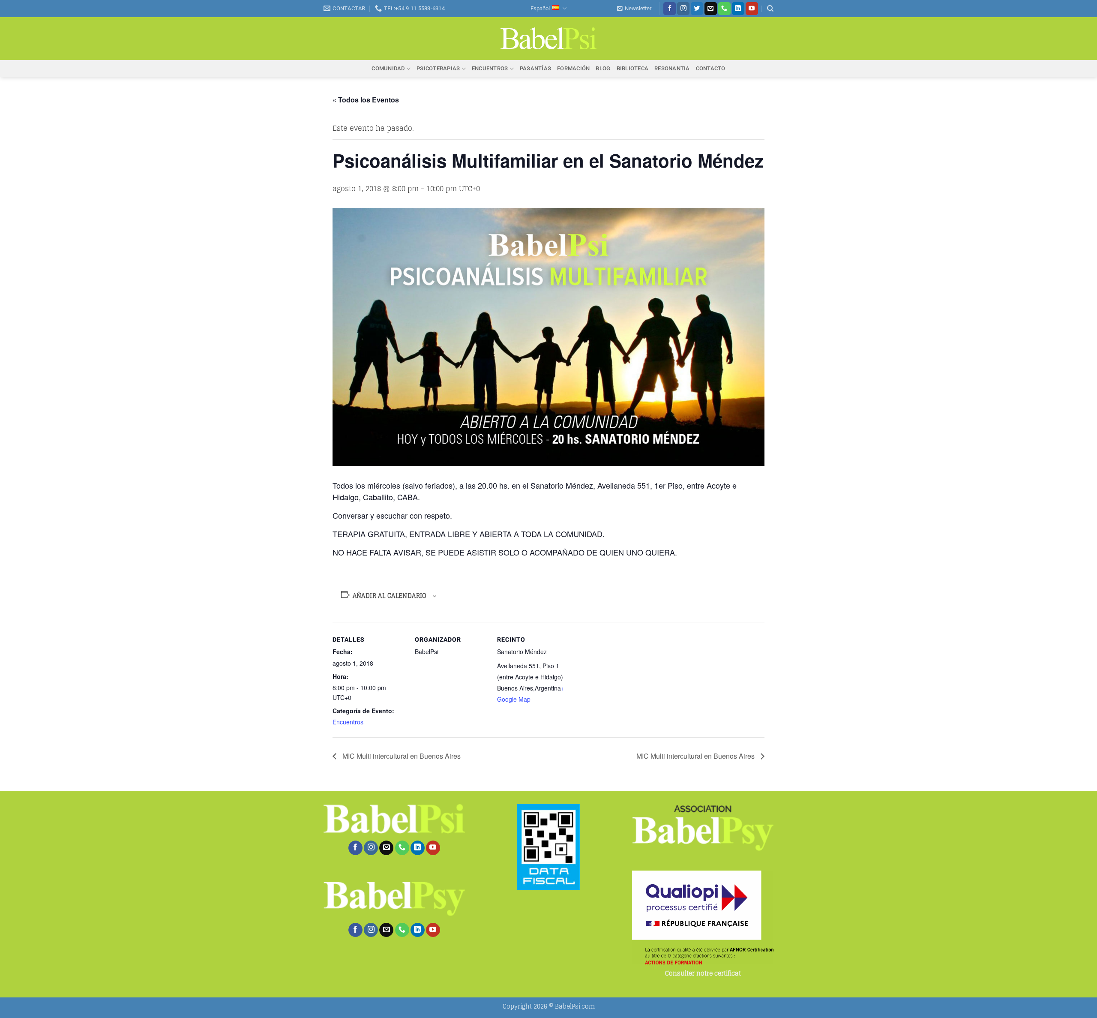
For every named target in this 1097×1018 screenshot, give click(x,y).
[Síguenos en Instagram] (683, 8)
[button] (634, 8)
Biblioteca (633, 68)
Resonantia (672, 68)
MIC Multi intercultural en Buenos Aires (401, 756)
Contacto (710, 68)
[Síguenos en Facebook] (669, 8)
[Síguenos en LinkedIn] (738, 8)
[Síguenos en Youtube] (752, 8)
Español (540, 8)
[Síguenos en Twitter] (697, 8)
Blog (603, 68)
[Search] (770, 9)
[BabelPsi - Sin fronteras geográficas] (548, 38)
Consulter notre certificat (703, 974)
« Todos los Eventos (366, 100)
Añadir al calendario (390, 596)
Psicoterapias (438, 68)
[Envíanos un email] (710, 8)
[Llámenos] (724, 8)
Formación (573, 68)
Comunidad (388, 68)
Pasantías (535, 68)
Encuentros (490, 68)
